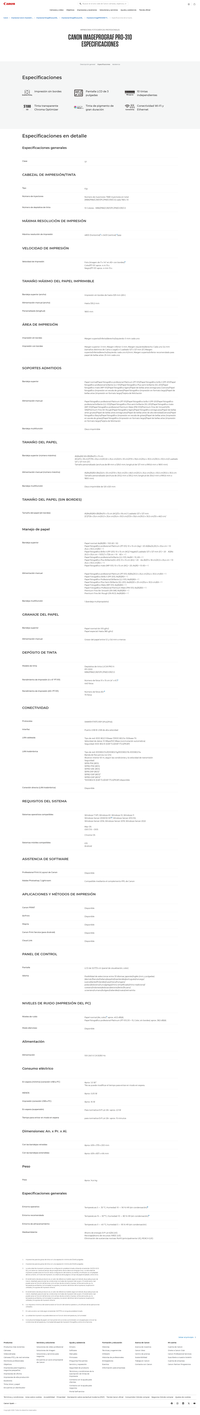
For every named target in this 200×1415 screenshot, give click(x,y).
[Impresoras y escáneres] (98, 10)
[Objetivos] (75, 10)
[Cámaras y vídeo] (64, 10)
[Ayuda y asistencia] (137, 10)
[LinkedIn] (183, 1403)
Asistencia (116, 64)
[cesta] (194, 4)
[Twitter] (189, 1403)
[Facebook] (172, 1403)
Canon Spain (9, 1403)
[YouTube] (194, 1403)
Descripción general (87, 64)
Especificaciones (104, 64)
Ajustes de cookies (183, 1397)
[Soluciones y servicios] (119, 10)
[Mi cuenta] (189, 4)
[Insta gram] (177, 1403)
